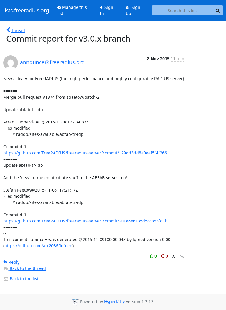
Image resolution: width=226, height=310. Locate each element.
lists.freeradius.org (26, 10)
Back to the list (24, 278)
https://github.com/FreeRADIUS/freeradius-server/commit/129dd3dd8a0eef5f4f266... (86, 153)
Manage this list (72, 10)
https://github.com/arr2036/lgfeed (38, 245)
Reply (13, 262)
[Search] (217, 10)
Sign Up (133, 10)
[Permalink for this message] (182, 256)
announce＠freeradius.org (52, 62)
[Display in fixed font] (173, 257)
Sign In (106, 10)
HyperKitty (114, 301)
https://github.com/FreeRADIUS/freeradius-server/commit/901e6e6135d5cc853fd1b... (87, 221)
